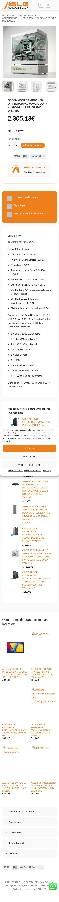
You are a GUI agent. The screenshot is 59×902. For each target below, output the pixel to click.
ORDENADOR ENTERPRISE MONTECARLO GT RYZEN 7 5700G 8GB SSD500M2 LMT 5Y (15, 730)
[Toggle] (6, 811)
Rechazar (29, 456)
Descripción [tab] (14, 236)
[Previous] (7, 52)
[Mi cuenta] (40, 5)
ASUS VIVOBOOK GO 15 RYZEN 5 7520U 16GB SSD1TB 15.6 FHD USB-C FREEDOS (14, 787)
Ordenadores (10, 18)
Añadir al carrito (32, 145)
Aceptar (29, 448)
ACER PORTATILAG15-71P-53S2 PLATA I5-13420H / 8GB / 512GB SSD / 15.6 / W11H (42, 673)
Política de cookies (15, 470)
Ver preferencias (29, 464)
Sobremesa (27, 18)
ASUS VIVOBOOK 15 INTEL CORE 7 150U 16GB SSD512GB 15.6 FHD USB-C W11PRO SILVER (14, 673)
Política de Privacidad (32, 470)
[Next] (52, 52)
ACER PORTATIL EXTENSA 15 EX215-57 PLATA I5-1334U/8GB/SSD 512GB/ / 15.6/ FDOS (43, 787)
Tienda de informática (25, 15)
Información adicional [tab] (21, 242)
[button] (48, 5)
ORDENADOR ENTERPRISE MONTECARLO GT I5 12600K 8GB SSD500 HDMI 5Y (41, 730)
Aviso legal (47, 470)
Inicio (5, 15)
